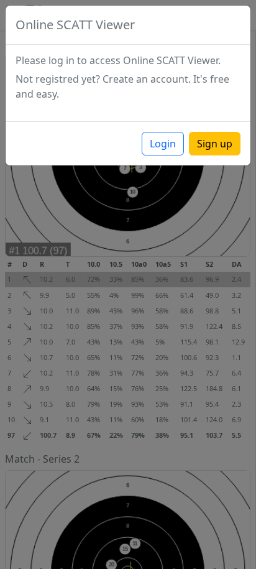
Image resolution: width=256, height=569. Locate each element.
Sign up (214, 143)
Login (163, 143)
